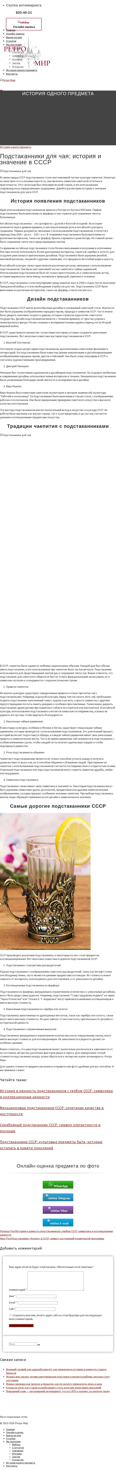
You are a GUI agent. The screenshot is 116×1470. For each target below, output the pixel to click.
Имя (12, 1296)
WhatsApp (61, 1186)
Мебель (16, 48)
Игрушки (17, 59)
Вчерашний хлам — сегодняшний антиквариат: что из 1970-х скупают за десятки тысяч (58, 1391)
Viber (64, 1210)
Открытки (18, 66)
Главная (10, 30)
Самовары (17, 55)
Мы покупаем (14, 44)
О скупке (11, 41)
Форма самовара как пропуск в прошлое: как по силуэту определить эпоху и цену (54, 1384)
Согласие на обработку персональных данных (27, 1410)
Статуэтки (18, 51)
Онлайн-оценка (15, 33)
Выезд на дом (14, 37)
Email (13, 1302)
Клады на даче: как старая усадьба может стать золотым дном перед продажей (53, 1387)
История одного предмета (21, 70)
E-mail (64, 1223)
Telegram (64, 1198)
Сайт (12, 1309)
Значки (16, 62)
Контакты (12, 74)
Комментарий (18, 1289)
